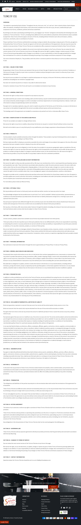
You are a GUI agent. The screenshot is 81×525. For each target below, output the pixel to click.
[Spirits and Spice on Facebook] (2, 1)
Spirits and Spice (10, 518)
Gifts (42, 8)
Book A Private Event (36, 1)
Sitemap (24, 508)
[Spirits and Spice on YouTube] (5, 1)
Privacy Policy (44, 508)
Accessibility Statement (27, 510)
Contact (24, 501)
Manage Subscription (45, 512)
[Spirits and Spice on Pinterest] (7, 1)
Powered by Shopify (18, 518)
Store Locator (25, 506)
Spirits (17, 8)
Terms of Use (44, 506)
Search (42, 504)
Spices (24, 8)
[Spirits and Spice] (7, 9)
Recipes (18, 1)
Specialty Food (57, 8)
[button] (4, 522)
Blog (13, 1)
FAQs (73, 1)
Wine (48, 8)
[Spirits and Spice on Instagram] (10, 1)
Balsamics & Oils (33, 8)
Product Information (45, 501)
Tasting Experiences (63, 1)
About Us (25, 1)
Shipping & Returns (45, 499)
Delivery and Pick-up (45, 510)
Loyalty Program (50, 1)
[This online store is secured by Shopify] (63, 513)
